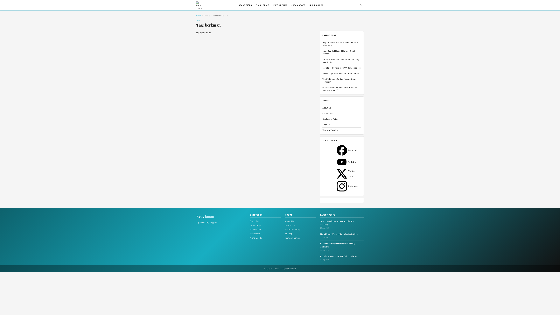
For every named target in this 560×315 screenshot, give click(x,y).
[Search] (361, 5)
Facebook (342, 150)
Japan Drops (298, 5)
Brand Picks (245, 5)
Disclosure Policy (330, 119)
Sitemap (326, 125)
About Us (326, 108)
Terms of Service (330, 130)
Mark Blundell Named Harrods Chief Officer (339, 234)
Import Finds (280, 5)
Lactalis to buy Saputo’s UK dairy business (341, 68)
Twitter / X (341, 173)
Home (198, 15)
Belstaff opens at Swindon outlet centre (340, 73)
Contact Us (327, 113)
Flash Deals (262, 5)
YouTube (341, 162)
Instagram (342, 186)
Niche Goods (316, 5)
